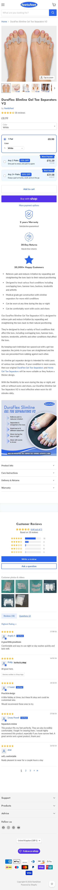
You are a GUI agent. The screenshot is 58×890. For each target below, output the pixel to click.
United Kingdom (27, 840)
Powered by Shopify (29, 885)
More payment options (29, 205)
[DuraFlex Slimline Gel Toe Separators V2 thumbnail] (6, 88)
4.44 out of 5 (36, 529)
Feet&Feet (9, 108)
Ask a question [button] (29, 566)
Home (4, 21)
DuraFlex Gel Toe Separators (30, 367)
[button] (8, 112)
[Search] (53, 12)
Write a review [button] (29, 559)
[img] (7, 632)
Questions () (25, 616)
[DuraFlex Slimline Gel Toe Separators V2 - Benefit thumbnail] (15, 88)
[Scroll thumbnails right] (54, 88)
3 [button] (30, 770)
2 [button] (25, 770)
